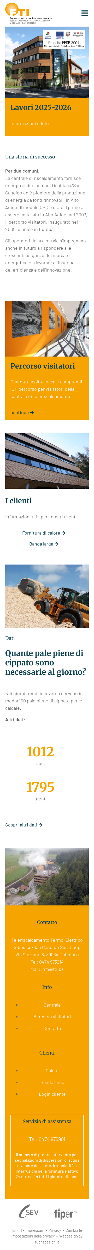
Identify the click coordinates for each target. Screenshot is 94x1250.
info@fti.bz (52, 969)
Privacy (55, 1230)
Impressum (35, 1230)
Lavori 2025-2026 (41, 107)
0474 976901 (52, 1139)
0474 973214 (51, 962)
